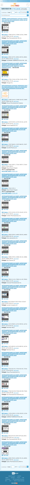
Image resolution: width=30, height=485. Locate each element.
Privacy (18, 477)
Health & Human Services (19, 480)
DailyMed (15, 4)
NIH (6, 480)
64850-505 (15, 171)
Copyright (13, 477)
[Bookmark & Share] (16, 483)
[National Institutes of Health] (2, 1)
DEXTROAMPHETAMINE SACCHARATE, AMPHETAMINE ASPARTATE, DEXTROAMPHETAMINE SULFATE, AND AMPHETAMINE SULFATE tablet (14, 107)
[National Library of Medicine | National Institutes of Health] (15, 473)
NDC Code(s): (5, 34)
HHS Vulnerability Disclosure (18, 479)
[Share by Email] (15, 483)
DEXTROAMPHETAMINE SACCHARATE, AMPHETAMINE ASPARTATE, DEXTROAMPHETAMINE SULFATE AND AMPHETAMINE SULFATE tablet (14, 130)
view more (16, 36)
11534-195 (15, 193)
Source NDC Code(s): (7, 171)
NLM (10, 480)
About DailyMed (11, 476)
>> (19, 12)
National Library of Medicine (10, 1)
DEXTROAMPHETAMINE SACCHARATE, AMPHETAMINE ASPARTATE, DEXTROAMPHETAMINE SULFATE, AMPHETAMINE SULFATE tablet (14, 42)
